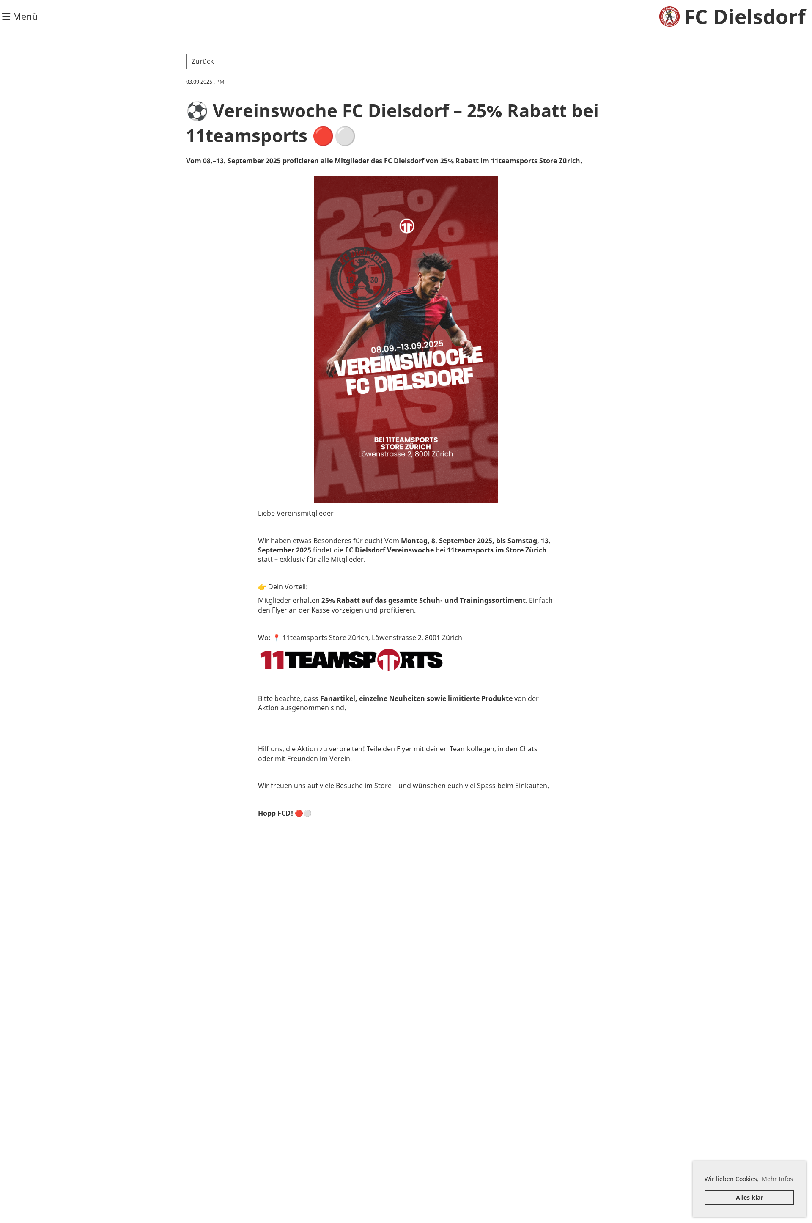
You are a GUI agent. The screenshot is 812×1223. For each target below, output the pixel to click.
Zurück (203, 61)
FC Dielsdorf (745, 16)
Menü (24, 16)
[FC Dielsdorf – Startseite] (669, 16)
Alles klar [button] (749, 1197)
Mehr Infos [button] (777, 1179)
